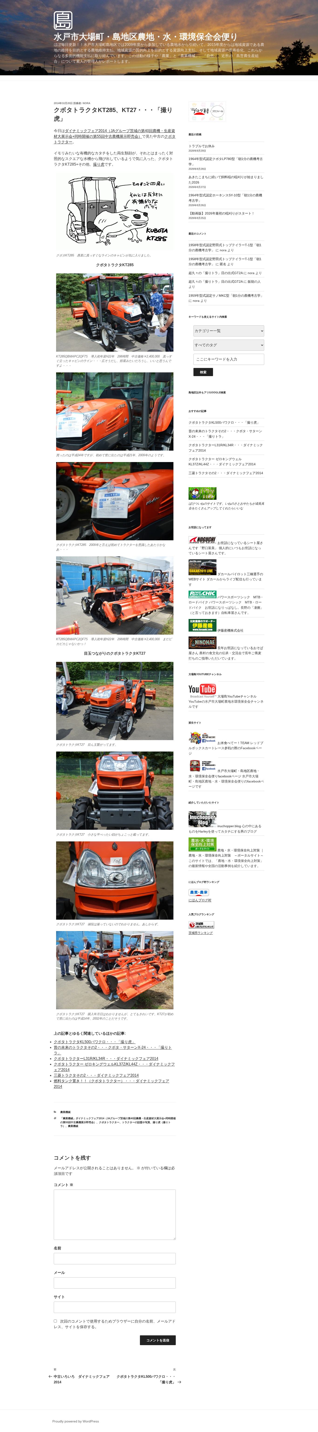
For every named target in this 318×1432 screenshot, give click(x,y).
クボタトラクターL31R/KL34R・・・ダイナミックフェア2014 (106, 1059)
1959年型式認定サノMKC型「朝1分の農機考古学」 (226, 295)
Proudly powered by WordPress (75, 1421)
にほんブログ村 (200, 900)
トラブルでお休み (202, 146)
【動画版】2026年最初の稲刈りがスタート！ (222, 213)
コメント (63, 1185)
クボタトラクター (109, 1122)
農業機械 (65, 1112)
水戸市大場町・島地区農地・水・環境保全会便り (146, 36)
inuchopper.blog (229, 826)
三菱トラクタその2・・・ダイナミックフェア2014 (96, 1075)
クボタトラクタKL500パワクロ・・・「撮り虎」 (94, 1042)
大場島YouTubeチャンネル (237, 696)
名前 (57, 1248)
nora (86, 103)
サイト (59, 1297)
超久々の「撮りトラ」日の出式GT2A (216, 273)
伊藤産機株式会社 (230, 630)
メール (59, 1273)
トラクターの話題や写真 (136, 1122)
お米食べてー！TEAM (233, 743)
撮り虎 (98, 164)
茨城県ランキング (201, 933)
